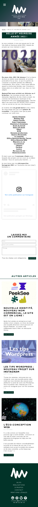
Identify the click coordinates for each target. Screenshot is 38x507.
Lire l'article (8, 334)
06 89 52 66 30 (19, 502)
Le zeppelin (19, 136)
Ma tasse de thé (19, 151)
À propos (19, 487)
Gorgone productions (19, 133)
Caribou (19, 147)
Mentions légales (19, 492)
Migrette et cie (19, 142)
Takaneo (19, 145)
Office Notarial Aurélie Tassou (19, 138)
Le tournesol (19, 143)
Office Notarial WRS (19, 140)
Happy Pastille (19, 120)
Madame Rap (19, 118)
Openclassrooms (19, 152)
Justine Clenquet (19, 117)
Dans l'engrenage (19, 122)
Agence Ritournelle (19, 135)
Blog (4, 29)
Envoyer (32, 258)
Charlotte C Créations (19, 124)
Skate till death (19, 127)
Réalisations (19, 485)
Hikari (19, 129)
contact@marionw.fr (19, 501)
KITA (19, 131)
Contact (19, 490)
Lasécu (19, 149)
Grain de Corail (19, 126)
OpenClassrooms (23, 100)
